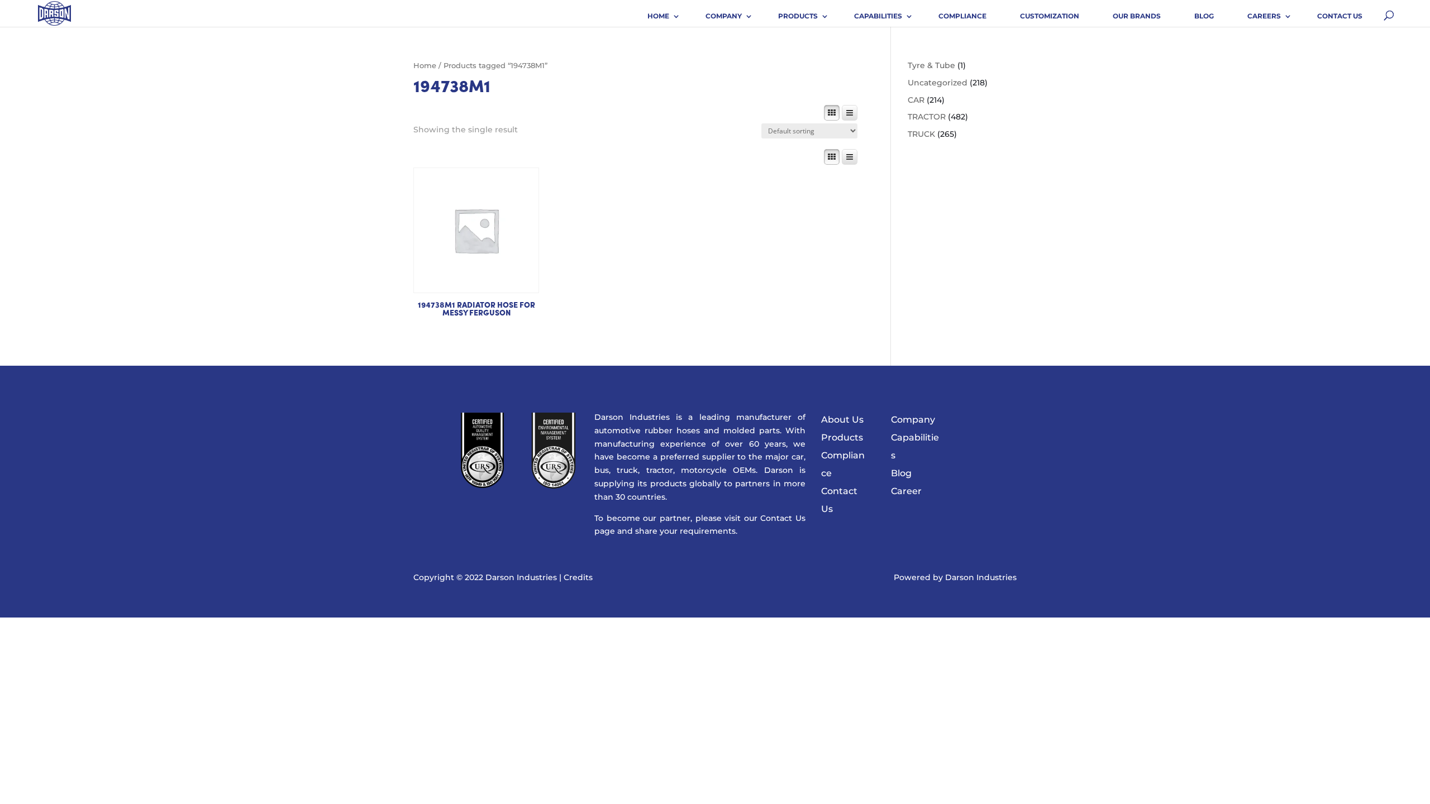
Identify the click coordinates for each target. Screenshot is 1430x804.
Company (724, 16)
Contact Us (1339, 16)
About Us (842, 419)
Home (658, 16)
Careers (1264, 16)
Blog (1204, 16)
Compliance (962, 16)
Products (798, 16)
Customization (1049, 16)
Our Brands (1137, 16)
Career (906, 491)
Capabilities (878, 16)
